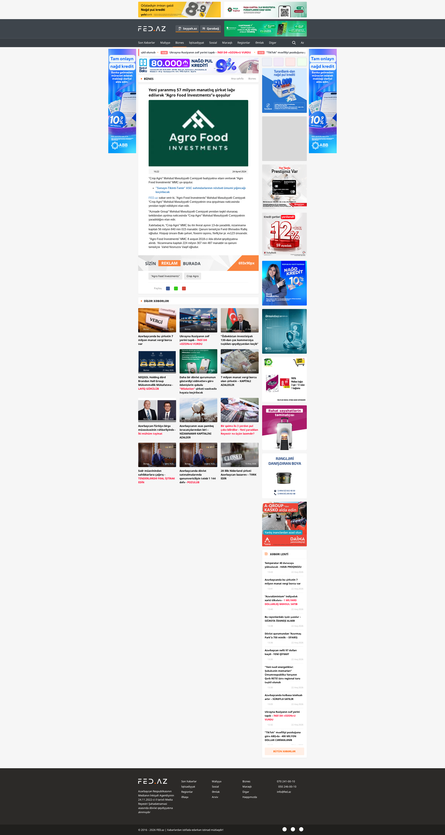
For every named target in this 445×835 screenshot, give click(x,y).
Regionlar (243, 43)
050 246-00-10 (287, 786)
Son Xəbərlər (146, 43)
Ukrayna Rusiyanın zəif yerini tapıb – (151, 52)
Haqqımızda (249, 797)
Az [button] (303, 43)
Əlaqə (184, 797)
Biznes (179, 43)
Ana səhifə (237, 78)
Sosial (213, 43)
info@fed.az (284, 791)
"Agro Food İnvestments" (165, 276)
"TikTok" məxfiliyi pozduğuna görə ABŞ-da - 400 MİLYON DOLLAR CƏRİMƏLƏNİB (257, 52)
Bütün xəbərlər (284, 751)
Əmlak (259, 43)
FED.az (153, 197)
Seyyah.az (190, 28)
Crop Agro (193, 276)
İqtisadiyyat (196, 43)
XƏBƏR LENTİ (279, 554)
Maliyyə (165, 43)
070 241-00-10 (286, 781)
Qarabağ (213, 28)
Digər (272, 43)
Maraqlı (227, 43)
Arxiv (215, 797)
